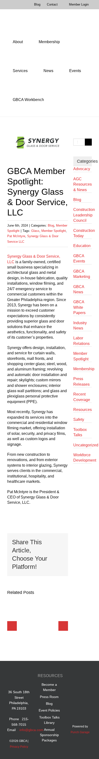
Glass (35, 231)
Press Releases (81, 381)
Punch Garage (80, 732)
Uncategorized (82, 445)
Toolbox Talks (80, 432)
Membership (82, 369)
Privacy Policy (19, 746)
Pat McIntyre (16, 236)
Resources (82, 410)
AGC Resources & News (82, 184)
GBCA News (78, 289)
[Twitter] (75, 687)
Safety (78, 419)
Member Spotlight (53, 231)
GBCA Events (79, 258)
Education (82, 246)
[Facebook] (75, 676)
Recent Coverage (81, 397)
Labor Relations (81, 340)
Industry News (80, 325)
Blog (51, 225)
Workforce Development (82, 457)
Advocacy (81, 169)
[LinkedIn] (84, 676)
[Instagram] (84, 687)
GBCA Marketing (81, 274)
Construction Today (82, 233)
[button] (56, 99)
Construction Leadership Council (82, 215)
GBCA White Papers (79, 307)
